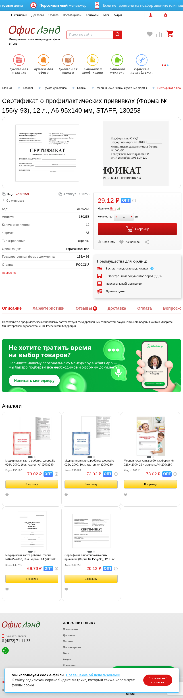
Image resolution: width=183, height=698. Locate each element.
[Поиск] (117, 35)
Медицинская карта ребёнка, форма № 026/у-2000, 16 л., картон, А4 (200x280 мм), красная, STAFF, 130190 (30, 463)
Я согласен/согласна (157, 680)
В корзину (141, 229)
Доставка (37, 15)
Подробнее (9, 272)
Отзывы (84, 308)
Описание (12, 308)
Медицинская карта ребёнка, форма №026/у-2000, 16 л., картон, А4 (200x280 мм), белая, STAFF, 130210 (30, 557)
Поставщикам (72, 15)
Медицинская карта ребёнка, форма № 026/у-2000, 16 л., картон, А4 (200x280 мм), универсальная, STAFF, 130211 (149, 463)
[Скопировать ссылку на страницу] (147, 242)
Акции (118, 15)
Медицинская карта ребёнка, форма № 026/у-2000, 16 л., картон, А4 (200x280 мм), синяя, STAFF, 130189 (89, 463)
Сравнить (108, 242)
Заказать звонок (15, 636)
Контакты (92, 15)
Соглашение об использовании (93, 675)
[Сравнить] (159, 35)
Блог (106, 15)
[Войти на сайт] (166, 15)
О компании (19, 15)
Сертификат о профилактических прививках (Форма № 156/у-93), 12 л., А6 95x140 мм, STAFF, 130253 (89, 557)
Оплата (53, 15)
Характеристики (48, 308)
